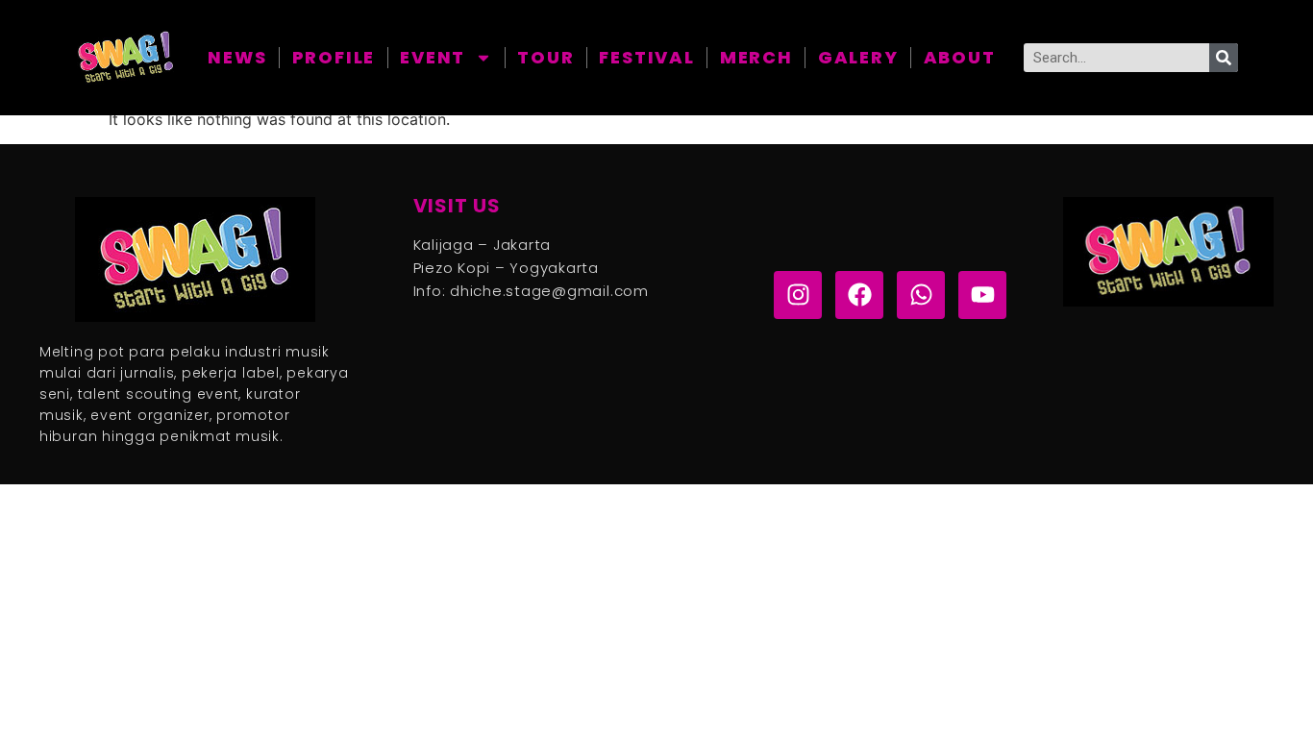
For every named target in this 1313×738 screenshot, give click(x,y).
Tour (545, 57)
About (960, 57)
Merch (756, 57)
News (237, 57)
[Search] (1223, 57)
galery (858, 57)
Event (432, 57)
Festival (646, 57)
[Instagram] (798, 295)
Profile (334, 57)
